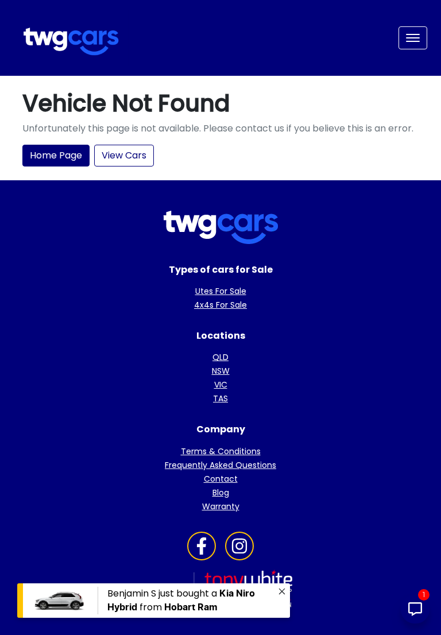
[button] (413, 37)
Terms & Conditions (221, 451)
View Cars (124, 155)
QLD (220, 357)
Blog (220, 492)
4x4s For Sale (220, 305)
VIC (220, 384)
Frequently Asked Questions (220, 465)
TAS (220, 398)
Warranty (220, 506)
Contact (221, 479)
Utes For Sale (220, 291)
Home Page (56, 155)
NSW (221, 371)
